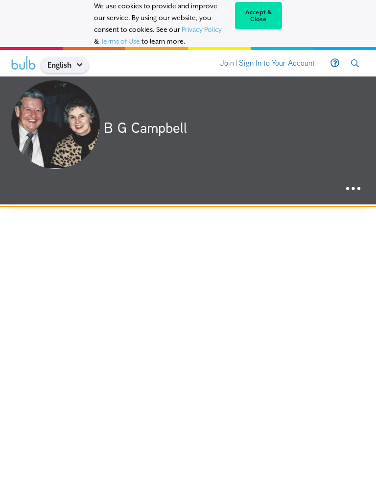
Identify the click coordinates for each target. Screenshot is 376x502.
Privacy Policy (202, 29)
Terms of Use (120, 41)
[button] (83, 65)
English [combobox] (59, 65)
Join (227, 63)
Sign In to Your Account (277, 63)
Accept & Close (258, 16)
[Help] (334, 63)
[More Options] (353, 189)
